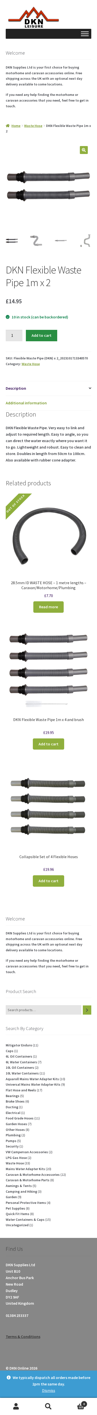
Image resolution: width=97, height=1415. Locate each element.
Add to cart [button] (48, 743)
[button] (84, 150)
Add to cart (41, 335)
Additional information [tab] (26, 402)
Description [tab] (16, 388)
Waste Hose (33, 125)
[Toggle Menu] (85, 34)
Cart (75, 1402)
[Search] (87, 1010)
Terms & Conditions (23, 1336)
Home (15, 125)
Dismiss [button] (48, 1390)
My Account (16, 1406)
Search (48, 1406)
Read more (48, 606)
